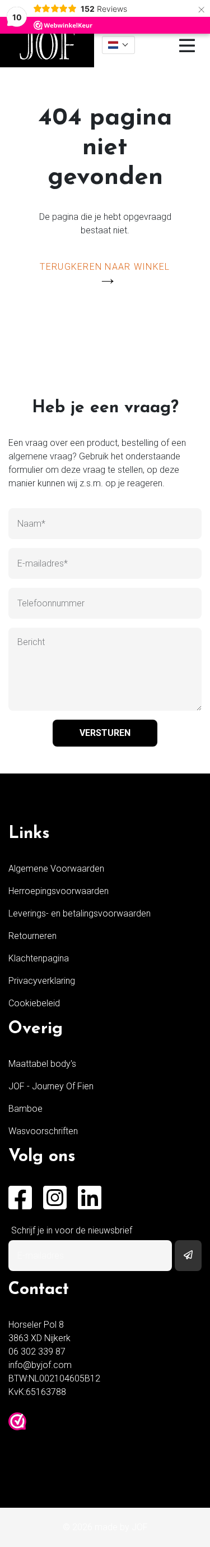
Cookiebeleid (34, 1003)
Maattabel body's (42, 1063)
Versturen (105, 733)
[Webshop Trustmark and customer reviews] (17, 1421)
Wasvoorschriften (43, 1131)
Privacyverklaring (41, 980)
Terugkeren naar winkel (105, 266)
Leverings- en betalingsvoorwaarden (79, 913)
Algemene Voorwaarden (56, 868)
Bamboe (25, 1108)
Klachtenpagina (38, 958)
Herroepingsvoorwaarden (58, 891)
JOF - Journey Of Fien (51, 1086)
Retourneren (32, 936)
